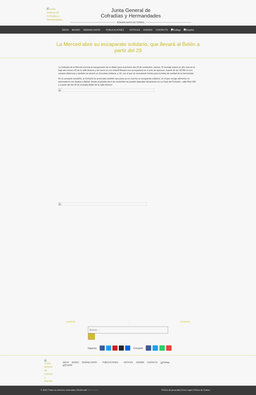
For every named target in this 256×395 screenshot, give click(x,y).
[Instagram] (121, 348)
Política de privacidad (171, 390)
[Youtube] (114, 348)
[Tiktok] (213, 362)
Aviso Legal (187, 390)
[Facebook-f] (191, 362)
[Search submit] (91, 336)
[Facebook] (102, 348)
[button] (148, 348)
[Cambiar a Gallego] (176, 30)
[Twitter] (108, 348)
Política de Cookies (201, 390)
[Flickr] (127, 348)
